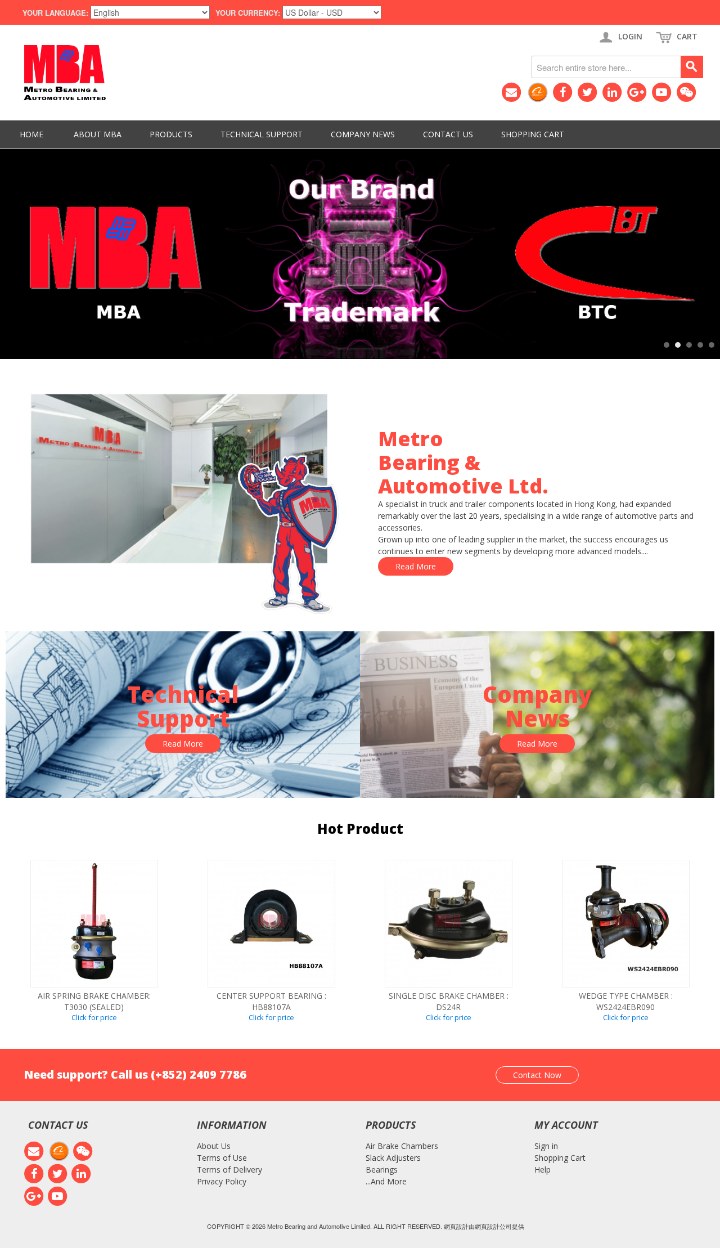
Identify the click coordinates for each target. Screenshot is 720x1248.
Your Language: (55, 12)
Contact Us (448, 134)
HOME (31, 134)
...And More (386, 1181)
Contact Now (537, 1075)
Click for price (94, 1017)
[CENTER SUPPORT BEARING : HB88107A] (271, 923)
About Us (214, 1146)
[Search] (692, 67)
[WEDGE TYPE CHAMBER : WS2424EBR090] (626, 923)
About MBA (98, 134)
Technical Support (261, 134)
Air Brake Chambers (402, 1146)
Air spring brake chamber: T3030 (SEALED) (94, 1001)
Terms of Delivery (229, 1169)
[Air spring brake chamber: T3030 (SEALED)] (94, 923)
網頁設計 (456, 1226)
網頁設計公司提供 (499, 1226)
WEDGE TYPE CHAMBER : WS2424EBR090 (626, 1001)
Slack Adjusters (393, 1157)
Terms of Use (222, 1157)
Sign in (546, 1146)
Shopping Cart (532, 134)
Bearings (382, 1169)
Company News (363, 134)
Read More (415, 566)
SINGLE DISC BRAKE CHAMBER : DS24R (448, 1001)
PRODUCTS (171, 134)
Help (542, 1169)
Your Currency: (247, 12)
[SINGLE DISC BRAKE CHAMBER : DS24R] (448, 923)
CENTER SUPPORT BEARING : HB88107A (271, 1001)
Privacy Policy (221, 1181)
